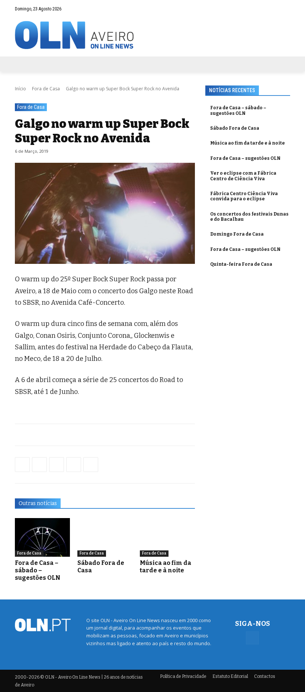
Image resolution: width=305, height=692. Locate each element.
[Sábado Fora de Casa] (104, 537)
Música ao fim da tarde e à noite (165, 566)
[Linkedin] (73, 464)
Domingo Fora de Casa (237, 234)
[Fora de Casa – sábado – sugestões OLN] (42, 537)
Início (20, 88)
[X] (56, 464)
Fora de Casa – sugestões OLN (245, 158)
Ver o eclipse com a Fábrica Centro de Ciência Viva (243, 176)
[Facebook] (284, 8)
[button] (269, 8)
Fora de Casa (46, 88)
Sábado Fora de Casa (234, 128)
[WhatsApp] (39, 464)
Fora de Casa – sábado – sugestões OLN (37, 570)
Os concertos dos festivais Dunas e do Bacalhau (249, 216)
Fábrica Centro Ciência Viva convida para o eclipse (244, 196)
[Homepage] (152, 35)
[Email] (90, 464)
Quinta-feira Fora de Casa (241, 264)
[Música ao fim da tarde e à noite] (167, 537)
